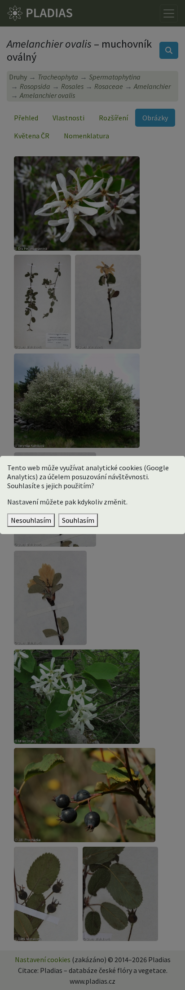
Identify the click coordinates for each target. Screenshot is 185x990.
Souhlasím (78, 520)
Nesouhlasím (31, 520)
